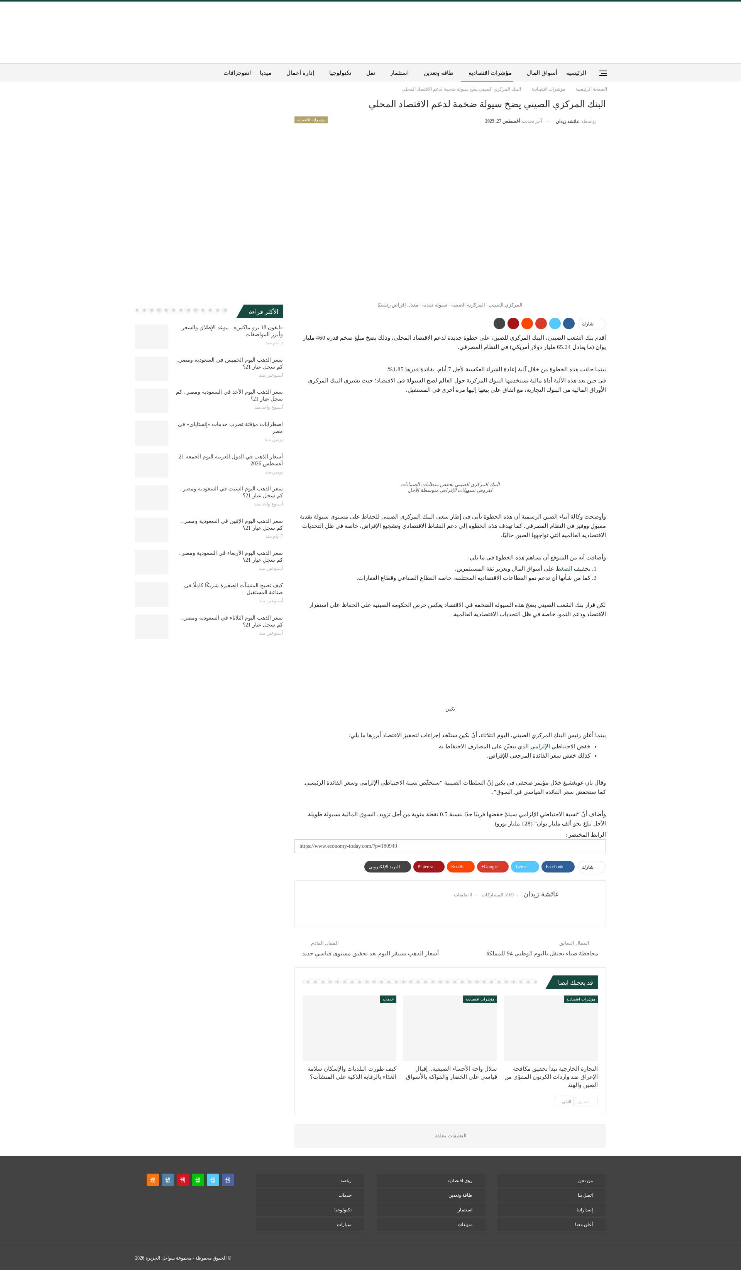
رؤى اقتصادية (459, 1180)
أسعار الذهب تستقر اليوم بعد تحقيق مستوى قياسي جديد (370, 953)
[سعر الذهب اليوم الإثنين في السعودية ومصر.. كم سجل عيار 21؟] (151, 530)
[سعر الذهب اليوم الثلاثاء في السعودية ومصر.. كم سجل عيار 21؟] (151, 627)
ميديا (265, 73)
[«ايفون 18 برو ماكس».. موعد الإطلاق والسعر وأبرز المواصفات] (151, 336)
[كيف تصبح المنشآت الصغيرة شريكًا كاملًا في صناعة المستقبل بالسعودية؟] (151, 594)
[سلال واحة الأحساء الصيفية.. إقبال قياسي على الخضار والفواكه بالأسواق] (450, 1028)
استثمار (399, 73)
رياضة (346, 1180)
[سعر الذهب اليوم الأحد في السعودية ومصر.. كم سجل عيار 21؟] (151, 401)
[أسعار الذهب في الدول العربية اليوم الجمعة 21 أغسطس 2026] (151, 465)
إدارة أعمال (300, 73)
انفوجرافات (237, 73)
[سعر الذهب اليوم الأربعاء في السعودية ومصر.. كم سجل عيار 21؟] (151, 562)
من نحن (585, 1180)
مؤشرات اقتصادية (490, 73)
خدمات (388, 999)
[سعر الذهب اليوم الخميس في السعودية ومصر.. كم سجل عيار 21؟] (151, 369)
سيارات (344, 1224)
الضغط (564, 569)
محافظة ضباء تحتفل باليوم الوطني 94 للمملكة (542, 953)
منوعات (465, 1224)
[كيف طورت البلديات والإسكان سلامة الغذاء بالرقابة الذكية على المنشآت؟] (349, 1028)
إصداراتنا (585, 1210)
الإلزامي (540, 746)
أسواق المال (542, 73)
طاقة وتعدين (438, 73)
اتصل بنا (585, 1195)
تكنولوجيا (340, 73)
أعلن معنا (584, 1224)
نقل (370, 73)
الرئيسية (576, 73)
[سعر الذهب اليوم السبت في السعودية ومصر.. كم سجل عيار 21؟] (151, 497)
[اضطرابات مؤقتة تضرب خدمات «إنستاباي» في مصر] (151, 433)
